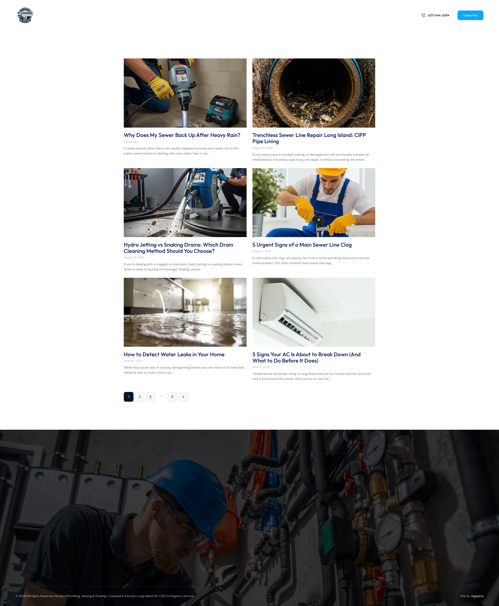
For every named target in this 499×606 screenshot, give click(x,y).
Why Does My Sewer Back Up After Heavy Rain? (182, 135)
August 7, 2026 (261, 251)
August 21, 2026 (262, 148)
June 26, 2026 (133, 361)
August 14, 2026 (134, 257)
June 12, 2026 (261, 367)
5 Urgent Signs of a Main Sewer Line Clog (302, 245)
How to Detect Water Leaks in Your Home (174, 354)
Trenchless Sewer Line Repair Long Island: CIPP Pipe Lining (309, 138)
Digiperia (477, 596)
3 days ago (131, 141)
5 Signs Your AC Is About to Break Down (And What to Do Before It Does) (306, 357)
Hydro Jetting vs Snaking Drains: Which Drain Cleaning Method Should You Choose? (178, 248)
